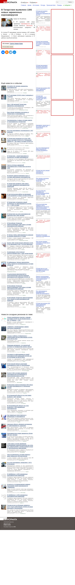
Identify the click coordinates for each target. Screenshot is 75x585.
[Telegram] (10, 52)
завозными (29, 25)
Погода (43, 5)
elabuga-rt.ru (6, 27)
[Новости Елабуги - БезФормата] (9, 2)
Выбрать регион (7, 524)
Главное (23, 5)
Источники (36, 5)
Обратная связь (7, 523)
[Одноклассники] (7, 52)
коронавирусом (25, 23)
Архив (29, 5)
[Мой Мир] (14, 52)
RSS (15, 526)
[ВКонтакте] (3, 52)
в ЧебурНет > (67, 5)
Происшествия (51, 5)
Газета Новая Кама (16, 43)
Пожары (59, 5)
